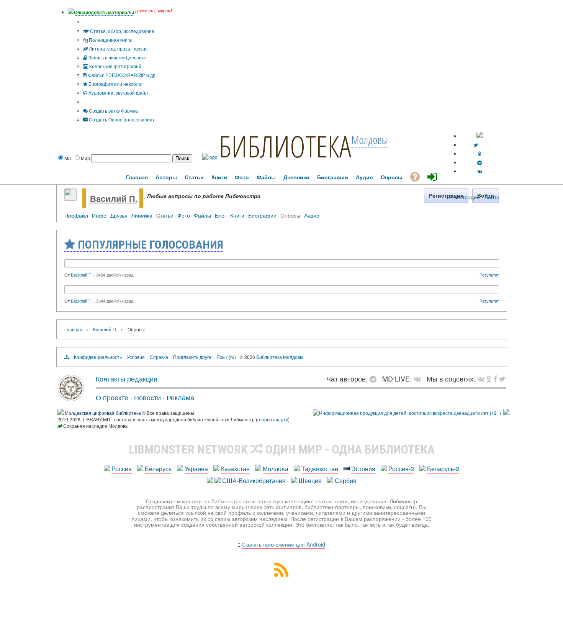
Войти (491, 197)
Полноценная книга (110, 39)
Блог (220, 215)
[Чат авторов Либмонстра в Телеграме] (479, 162)
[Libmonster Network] (407, 412)
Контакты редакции (126, 378)
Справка (159, 357)
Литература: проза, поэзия (118, 48)
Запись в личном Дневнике (116, 57)
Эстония (363, 468)
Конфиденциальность (98, 357)
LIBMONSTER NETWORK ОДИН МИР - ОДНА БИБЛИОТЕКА (282, 449)
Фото (183, 215)
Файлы (202, 215)
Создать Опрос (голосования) (121, 119)
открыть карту (272, 419)
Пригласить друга (192, 357)
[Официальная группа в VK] (479, 171)
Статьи (164, 215)
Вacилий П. (113, 198)
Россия (121, 468)
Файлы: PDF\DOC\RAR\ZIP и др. (122, 75)
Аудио (311, 215)
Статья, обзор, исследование (121, 31)
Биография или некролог (115, 83)
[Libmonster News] (502, 378)
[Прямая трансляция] (419, 378)
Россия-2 (401, 468)
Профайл (76, 215)
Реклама (180, 397)
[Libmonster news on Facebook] (495, 378)
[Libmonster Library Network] (506, 412)
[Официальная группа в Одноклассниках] (479, 153)
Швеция (310, 480)
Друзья (119, 215)
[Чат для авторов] (375, 378)
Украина (196, 468)
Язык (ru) (226, 357)
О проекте (112, 397)
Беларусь (158, 468)
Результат (489, 275)
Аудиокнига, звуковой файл (117, 92)
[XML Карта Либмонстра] (281, 574)
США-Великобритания (254, 480)
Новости (147, 397)
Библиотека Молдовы (279, 357)
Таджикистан (319, 468)
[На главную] (70, 398)
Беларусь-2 (443, 468)
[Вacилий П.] (70, 198)
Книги (237, 215)
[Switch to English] (479, 136)
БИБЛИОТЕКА (285, 146)
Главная (73, 329)
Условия (136, 357)
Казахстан (235, 468)
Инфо (99, 215)
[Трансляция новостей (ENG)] (476, 144)
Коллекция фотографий (114, 66)
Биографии (262, 215)
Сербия (346, 480)
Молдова (275, 468)
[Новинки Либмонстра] (488, 378)
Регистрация (464, 197)
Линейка (141, 215)
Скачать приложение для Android (283, 544)
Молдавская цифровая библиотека (103, 412)
